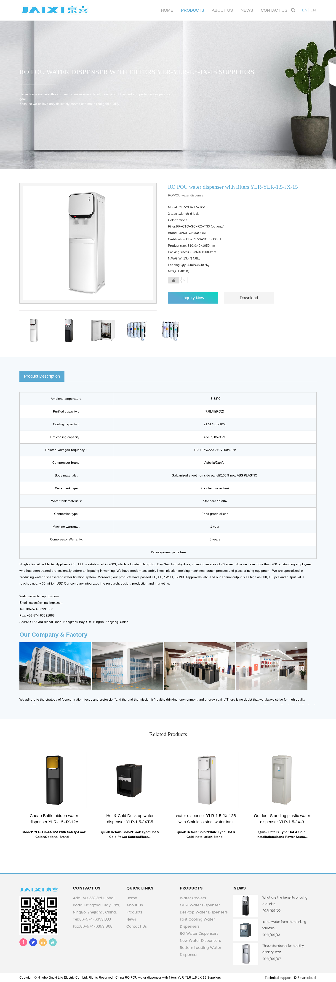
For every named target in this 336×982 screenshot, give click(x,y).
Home (167, 10)
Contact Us (274, 10)
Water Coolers (193, 898)
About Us (222, 10)
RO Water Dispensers (199, 934)
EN (304, 10)
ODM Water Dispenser (200, 905)
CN (313, 10)
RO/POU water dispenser (186, 195)
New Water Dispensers (200, 941)
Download (249, 298)
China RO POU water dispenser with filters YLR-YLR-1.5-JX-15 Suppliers (168, 977)
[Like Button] (173, 280)
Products (192, 10)
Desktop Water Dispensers (204, 912)
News (247, 10)
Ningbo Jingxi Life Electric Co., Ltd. (62, 977)
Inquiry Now (193, 298)
